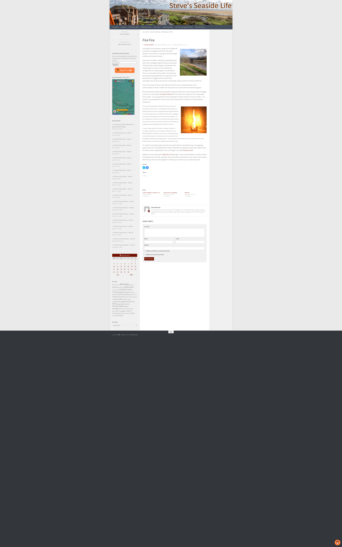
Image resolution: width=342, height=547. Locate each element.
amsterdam (131, 284)
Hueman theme (134, 334)
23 (135, 269)
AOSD (114, 287)
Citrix (121, 287)
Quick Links (156, 27)
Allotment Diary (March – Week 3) (123, 183)
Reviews (123, 27)
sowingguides (122, 311)
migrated (124, 299)
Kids (123, 297)
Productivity (118, 306)
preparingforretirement (123, 304)
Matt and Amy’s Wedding (170, 192)
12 (121, 266)
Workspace (120, 315)
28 (128, 272)
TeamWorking (116, 313)
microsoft (118, 299)
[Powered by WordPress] (119, 334)
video (133, 313)
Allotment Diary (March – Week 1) (123, 195)
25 (117, 272)
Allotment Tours (146, 27)
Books (117, 287)
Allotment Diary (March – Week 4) (123, 176)
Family (129, 289)
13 (124, 266)
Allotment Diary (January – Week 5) (123, 220)
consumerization (115, 289)
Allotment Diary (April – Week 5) (123, 151)
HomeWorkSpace (126, 294)
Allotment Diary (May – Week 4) (122, 139)
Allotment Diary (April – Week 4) (123, 158)
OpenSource (130, 301)
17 (114, 269)
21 (128, 269)
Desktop (123, 289)
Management (134, 297)
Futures (115, 292)
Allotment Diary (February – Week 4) (124, 201)
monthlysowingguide (119, 302)
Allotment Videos (134, 27)
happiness (128, 292)
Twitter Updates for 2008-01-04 (151, 192)
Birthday (187, 192)
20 (124, 269)
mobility (129, 299)
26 (121, 272)
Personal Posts (167, 32)
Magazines (127, 297)
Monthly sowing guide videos (184, 27)
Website (146, 245)
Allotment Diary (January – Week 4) (123, 226)
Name (146, 239)
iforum (133, 294)
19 (121, 269)
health (133, 292)
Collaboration (128, 287)
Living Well (115, 27)
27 (124, 272)
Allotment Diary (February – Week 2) (124, 214)
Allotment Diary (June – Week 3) (123, 133)
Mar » (132, 275)
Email (178, 239)
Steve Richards (149, 45)
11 (117, 266)
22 (132, 269)
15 (132, 266)
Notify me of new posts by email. (155, 254)
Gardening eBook (168, 27)
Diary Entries (155, 32)
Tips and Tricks (124, 313)
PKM (114, 304)
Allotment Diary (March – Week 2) (123, 189)
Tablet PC (129, 311)
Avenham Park (188, 150)
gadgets (121, 292)
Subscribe (115, 65)
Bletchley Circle (168, 155)
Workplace (114, 315)
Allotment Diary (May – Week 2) (122, 145)
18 (117, 269)
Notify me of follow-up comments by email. (158, 251)
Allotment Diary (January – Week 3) (123, 232)
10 (114, 266)
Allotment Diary (199, 27)
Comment (147, 226)
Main (130, 297)
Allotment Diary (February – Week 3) (124, 207)
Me (113, 299)
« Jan (117, 275)
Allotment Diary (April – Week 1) (123, 170)
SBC (117, 311)
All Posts (145, 32)
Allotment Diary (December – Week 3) (124, 239)
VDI (129, 313)
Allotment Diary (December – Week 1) (124, 245)
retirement (123, 308)
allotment (117, 284)
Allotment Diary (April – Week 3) (123, 164)
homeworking (116, 294)
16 (135, 266)
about (113, 284)
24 (114, 272)
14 (128, 266)
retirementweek (129, 308)
